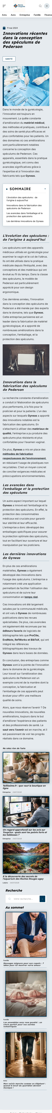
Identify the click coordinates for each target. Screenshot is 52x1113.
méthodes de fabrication (18, 453)
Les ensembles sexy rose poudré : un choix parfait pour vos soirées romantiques (22, 1024)
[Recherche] (40, 6)
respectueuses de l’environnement (24, 458)
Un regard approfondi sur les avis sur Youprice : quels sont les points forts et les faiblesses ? (25, 832)
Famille (6, 960)
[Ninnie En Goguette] (19, 6)
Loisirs (5, 883)
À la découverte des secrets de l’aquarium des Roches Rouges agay (23, 877)
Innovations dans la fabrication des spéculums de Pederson (24, 207)
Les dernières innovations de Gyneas (25, 221)
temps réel (31, 597)
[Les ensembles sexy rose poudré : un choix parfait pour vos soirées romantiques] (26, 993)
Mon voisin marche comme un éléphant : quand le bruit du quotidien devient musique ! (24, 1085)
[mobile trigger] (5, 6)
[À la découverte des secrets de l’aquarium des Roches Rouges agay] (26, 858)
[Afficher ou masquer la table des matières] (38, 188)
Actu (5, 1081)
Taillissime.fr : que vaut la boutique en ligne (24, 787)
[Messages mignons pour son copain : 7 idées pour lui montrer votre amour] (26, 934)
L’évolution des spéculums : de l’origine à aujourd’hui (22, 199)
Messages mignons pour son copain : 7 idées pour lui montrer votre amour (23, 964)
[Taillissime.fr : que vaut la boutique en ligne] (26, 767)
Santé (9, 59)
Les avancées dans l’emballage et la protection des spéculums (25, 214)
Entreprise (7, 792)
